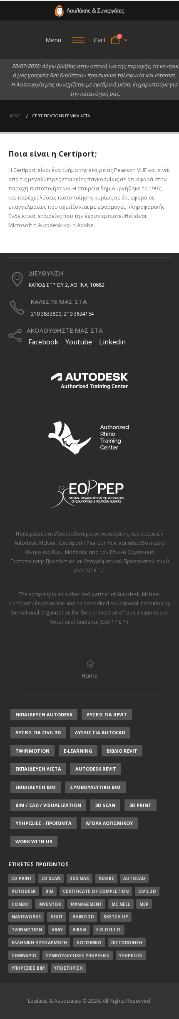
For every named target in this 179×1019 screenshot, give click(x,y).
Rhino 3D (83, 917)
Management (86, 904)
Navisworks (26, 917)
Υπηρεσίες (131, 955)
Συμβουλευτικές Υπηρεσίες (77, 955)
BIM (49, 891)
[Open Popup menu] (78, 40)
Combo (20, 904)
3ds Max (79, 878)
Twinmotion (27, 930)
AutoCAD (134, 878)
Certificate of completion (96, 891)
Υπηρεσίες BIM (28, 968)
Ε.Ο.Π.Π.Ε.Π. (108, 930)
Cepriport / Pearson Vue (88, 542)
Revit (56, 917)
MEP (144, 904)
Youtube (78, 341)
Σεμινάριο (24, 955)
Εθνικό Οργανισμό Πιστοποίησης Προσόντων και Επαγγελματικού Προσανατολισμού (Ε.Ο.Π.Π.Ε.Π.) (89, 561)
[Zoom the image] (89, 9)
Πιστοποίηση (126, 943)
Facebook (42, 341)
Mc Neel (121, 904)
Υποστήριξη (68, 968)
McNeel (48, 542)
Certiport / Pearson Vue (37, 603)
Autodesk (25, 542)
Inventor (49, 904)
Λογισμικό (89, 943)
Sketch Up (116, 917)
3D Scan (51, 878)
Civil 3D (147, 891)
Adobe (106, 878)
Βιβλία (79, 930)
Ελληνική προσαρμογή (39, 943)
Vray (57, 930)
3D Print (22, 878)
